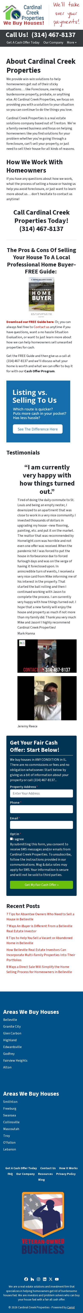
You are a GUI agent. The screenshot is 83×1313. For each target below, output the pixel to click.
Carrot (71, 1307)
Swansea (9, 1115)
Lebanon (9, 1149)
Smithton (10, 1101)
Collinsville (11, 1122)
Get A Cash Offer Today (23, 42)
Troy (6, 1135)
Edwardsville (12, 1047)
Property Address (24, 787)
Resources (45, 1174)
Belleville (10, 1019)
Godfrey (8, 1053)
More (70, 42)
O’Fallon (9, 1142)
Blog (41, 1180)
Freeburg (9, 1108)
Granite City (12, 1026)
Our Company (53, 42)
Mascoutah (11, 1129)
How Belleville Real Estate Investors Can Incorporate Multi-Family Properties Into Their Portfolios (40, 955)
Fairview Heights (15, 1060)
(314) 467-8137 (53, 35)
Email (15, 818)
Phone (15, 802)
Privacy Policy (66, 1174)
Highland (10, 1040)
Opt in (15, 834)
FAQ (10, 1174)
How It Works (68, 1168)
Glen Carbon (12, 1033)
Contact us (41, 327)
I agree (18, 839)
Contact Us (48, 1168)
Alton (7, 1067)
